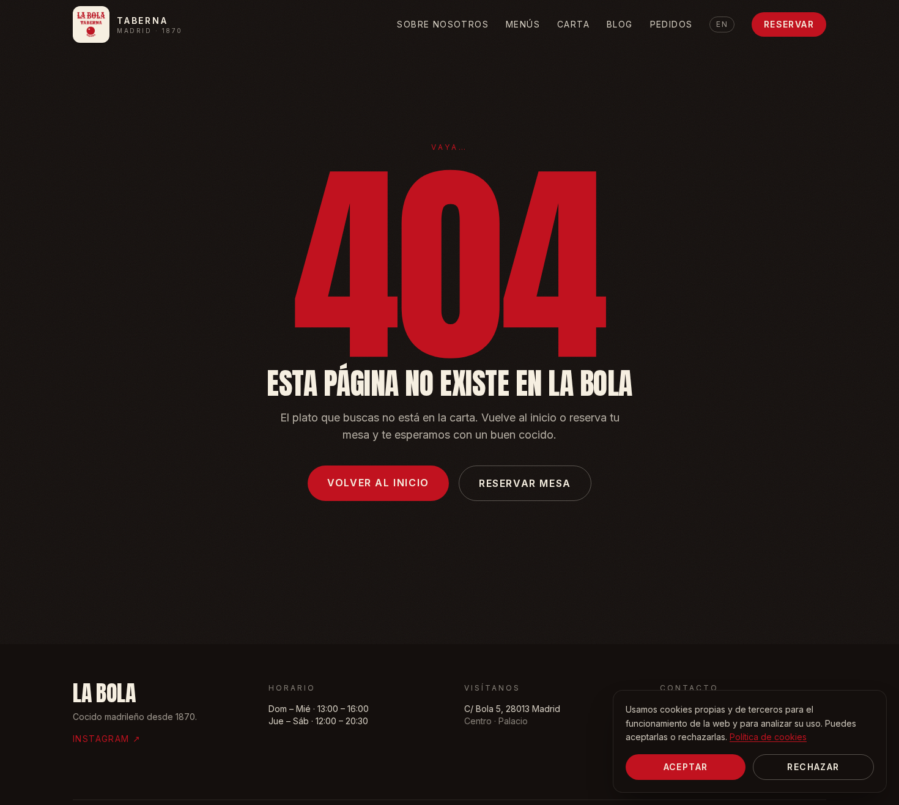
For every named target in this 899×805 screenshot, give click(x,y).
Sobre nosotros (443, 24)
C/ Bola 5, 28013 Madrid (512, 708)
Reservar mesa (525, 483)
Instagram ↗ (107, 738)
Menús (523, 24)
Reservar (789, 24)
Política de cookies (768, 737)
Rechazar (813, 767)
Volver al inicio (378, 483)
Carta (573, 24)
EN (721, 24)
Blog (620, 24)
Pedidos (671, 24)
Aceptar (686, 767)
